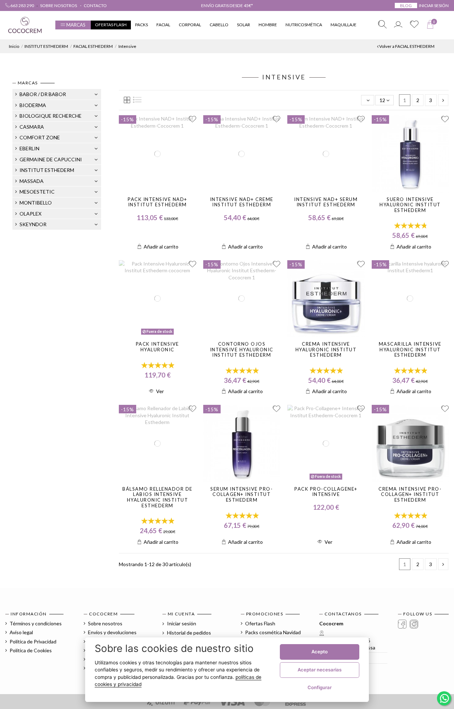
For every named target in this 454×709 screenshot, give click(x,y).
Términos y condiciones (36, 623)
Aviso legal (21, 632)
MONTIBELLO (36, 203)
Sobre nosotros (59, 5)
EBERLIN (29, 148)
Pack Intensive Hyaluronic (157, 346)
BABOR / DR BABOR (43, 94)
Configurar (320, 687)
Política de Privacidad (33, 641)
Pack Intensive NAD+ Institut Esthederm (157, 202)
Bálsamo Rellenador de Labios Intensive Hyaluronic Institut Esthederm (157, 497)
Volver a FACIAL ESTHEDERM (406, 46)
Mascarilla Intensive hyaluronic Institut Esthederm (410, 349)
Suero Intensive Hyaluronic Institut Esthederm (410, 204)
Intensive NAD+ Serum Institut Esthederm (326, 202)
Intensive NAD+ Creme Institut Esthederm (241, 202)
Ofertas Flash (260, 623)
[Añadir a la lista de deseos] (192, 119)
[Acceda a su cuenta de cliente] (398, 25)
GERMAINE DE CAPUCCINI (51, 159)
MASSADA (32, 181)
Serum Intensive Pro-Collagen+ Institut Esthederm (241, 494)
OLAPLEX (30, 214)
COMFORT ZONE (40, 137)
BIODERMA (33, 105)
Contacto (95, 5)
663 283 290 (22, 5)
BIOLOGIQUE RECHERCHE (51, 116)
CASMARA (32, 127)
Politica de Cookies (31, 650)
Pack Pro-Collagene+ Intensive (326, 491)
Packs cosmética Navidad (273, 632)
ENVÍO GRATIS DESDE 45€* (227, 5)
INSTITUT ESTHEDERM (47, 170)
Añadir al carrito (161, 247)
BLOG (406, 5)
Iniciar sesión (181, 623)
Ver (160, 391)
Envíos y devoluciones (112, 632)
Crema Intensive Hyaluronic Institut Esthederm (326, 349)
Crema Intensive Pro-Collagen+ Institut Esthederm (410, 494)
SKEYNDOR (33, 224)
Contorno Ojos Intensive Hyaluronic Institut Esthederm (241, 349)
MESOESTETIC (37, 192)
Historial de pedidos (188, 633)
